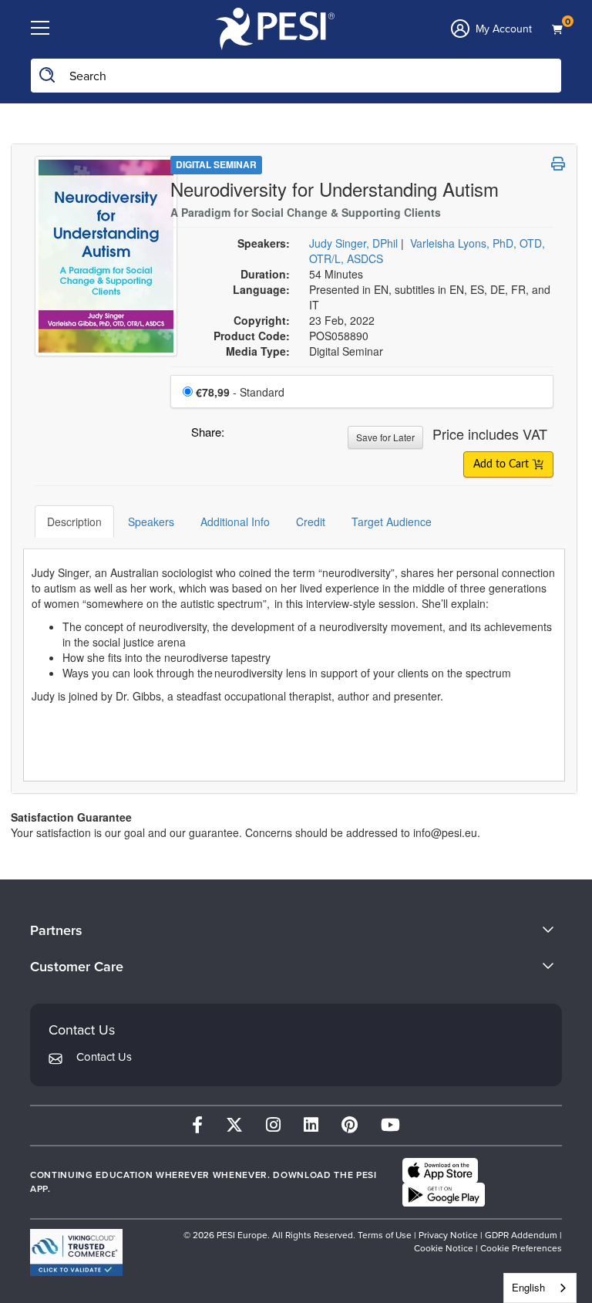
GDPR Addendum (521, 1235)
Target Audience (392, 521)
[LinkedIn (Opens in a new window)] (311, 1125)
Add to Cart (502, 464)
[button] (239, 436)
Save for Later (385, 437)
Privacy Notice (448, 1235)
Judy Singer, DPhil (353, 243)
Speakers (151, 521)
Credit (310, 521)
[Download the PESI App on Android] (443, 1195)
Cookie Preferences (521, 1248)
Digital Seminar (216, 164)
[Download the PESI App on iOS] (440, 1170)
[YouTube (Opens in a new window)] (390, 1125)
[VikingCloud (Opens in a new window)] (76, 1252)
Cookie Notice (443, 1248)
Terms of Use (386, 1235)
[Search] (48, 76)
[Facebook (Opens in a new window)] (197, 1125)
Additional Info (235, 521)
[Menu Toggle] (40, 29)
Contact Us (104, 1056)
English (528, 1287)
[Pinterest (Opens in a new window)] (350, 1125)
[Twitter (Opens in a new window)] (234, 1125)
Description (74, 521)
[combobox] (540, 1288)
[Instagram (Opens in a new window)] (273, 1125)
